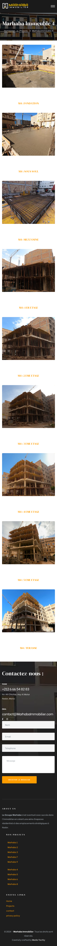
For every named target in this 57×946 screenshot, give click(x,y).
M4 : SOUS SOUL (28, 171)
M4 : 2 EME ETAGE (28, 376)
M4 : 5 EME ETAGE (28, 580)
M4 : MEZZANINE (28, 239)
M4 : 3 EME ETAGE (28, 444)
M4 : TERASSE (28, 648)
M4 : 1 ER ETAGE (28, 308)
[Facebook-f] (3, 719)
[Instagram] (7, 719)
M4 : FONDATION (28, 103)
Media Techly (38, 939)
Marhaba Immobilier (23, 931)
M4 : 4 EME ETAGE (28, 512)
